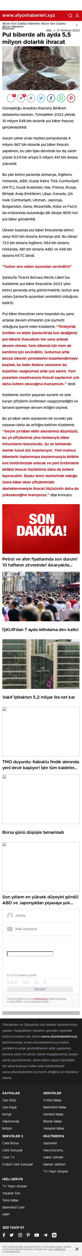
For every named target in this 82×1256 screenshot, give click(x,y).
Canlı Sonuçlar (12, 1150)
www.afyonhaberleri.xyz (59, 1036)
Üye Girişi (9, 1100)
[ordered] (24, 982)
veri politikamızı (56, 1249)
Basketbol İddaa (54, 1107)
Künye (6, 1114)
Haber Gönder (53, 1157)
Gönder (40, 989)
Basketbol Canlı (13, 1207)
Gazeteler (50, 1143)
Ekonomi (8, 28)
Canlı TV (8, 1157)
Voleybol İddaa (53, 1128)
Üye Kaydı (9, 1107)
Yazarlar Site (11, 1193)
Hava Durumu (53, 1150)
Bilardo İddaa (52, 1121)
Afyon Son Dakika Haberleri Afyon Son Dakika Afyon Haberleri (34, 25)
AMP (6, 1214)
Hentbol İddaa (53, 1114)
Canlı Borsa (10, 1143)
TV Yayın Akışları (55, 1171)
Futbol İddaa (52, 1100)
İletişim (7, 1128)
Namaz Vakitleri (54, 1164)
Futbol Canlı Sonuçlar (17, 1164)
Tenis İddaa (10, 1200)
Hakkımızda (10, 1121)
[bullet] (27, 982)
